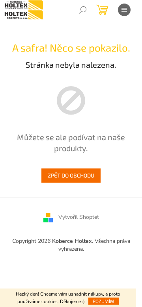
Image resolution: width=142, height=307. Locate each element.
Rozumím (103, 301)
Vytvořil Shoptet (78, 217)
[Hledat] (83, 10)
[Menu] (124, 10)
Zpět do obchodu (71, 175)
